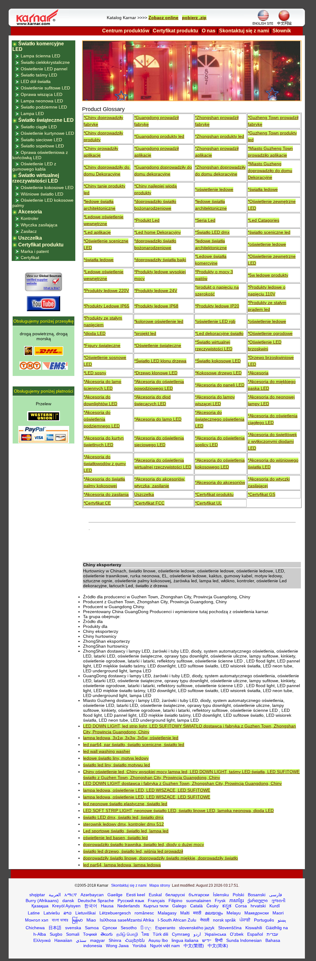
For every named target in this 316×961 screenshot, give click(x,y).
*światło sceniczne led (269, 232)
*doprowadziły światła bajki (160, 259)
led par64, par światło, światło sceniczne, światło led (133, 744)
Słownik (281, 30)
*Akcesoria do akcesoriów (220, 482)
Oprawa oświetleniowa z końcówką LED (40, 155)
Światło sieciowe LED (41, 139)
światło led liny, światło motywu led (116, 764)
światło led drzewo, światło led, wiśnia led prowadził (133, 851)
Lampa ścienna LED (40, 55)
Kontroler (30, 218)
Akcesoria (30, 211)
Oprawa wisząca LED (41, 94)
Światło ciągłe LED (39, 126)
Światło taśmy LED (39, 74)
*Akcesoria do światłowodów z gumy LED (105, 463)
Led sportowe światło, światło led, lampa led (125, 830)
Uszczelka (144, 494)
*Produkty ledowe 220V (106, 290)
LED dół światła (36, 81)
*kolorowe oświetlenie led (158, 321)
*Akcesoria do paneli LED (219, 384)
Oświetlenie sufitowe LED (45, 87)
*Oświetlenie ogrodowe (270, 333)
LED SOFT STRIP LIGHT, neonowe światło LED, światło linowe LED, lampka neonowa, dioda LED (178, 810)
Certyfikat (30, 257)
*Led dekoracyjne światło (219, 333)
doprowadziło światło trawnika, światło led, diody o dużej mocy (143, 844)
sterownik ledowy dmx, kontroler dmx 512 (123, 824)
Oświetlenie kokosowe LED (47, 187)
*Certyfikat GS (261, 494)
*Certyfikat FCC (149, 503)
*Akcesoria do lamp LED (157, 419)
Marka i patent (35, 251)
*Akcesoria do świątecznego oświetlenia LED (219, 419)
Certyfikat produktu (175, 30)
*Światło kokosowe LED (218, 360)
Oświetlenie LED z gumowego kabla (34, 166)
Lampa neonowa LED (42, 100)
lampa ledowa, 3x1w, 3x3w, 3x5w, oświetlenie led (130, 737)
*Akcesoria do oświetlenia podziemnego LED (102, 419)
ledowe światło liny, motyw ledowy (116, 758)
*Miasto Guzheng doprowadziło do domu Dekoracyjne (270, 170)
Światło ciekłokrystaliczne (45, 62)
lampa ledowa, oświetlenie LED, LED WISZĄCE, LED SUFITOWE (146, 790)
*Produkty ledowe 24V (155, 290)
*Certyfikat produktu (214, 494)
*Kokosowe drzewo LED (218, 372)
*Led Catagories (263, 220)
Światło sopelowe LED (42, 145)
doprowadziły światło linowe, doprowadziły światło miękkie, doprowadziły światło (160, 858)
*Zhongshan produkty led (219, 136)
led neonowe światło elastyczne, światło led (125, 803)
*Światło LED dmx (212, 232)
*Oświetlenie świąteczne (157, 345)
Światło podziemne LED (44, 107)
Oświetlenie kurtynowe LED (47, 133)
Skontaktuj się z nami (244, 30)
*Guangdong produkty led (159, 136)
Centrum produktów (125, 30)
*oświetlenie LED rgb (215, 321)
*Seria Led (205, 220)
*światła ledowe (263, 189)
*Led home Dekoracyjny (157, 232)
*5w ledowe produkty (268, 275)
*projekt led (145, 333)
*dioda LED (95, 333)
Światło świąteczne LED (46, 120)
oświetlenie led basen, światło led (115, 837)
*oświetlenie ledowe (214, 189)
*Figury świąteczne (102, 345)
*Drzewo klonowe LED (155, 372)
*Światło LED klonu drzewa (160, 360)
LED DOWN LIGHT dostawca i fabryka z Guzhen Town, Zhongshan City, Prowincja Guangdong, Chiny (182, 783)
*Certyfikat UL (208, 503)
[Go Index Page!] (39, 24)
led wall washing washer (106, 751)
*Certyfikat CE (97, 503)
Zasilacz (29, 231)
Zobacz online (163, 17)
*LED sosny (95, 372)
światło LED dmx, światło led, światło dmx (123, 817)
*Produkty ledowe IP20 (217, 305)
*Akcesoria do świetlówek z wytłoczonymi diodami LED (272, 441)
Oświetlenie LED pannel (44, 68)
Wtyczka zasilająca (39, 224)
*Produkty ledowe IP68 (156, 305)
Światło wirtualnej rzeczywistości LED (35, 178)
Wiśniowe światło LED (42, 194)
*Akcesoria (258, 372)
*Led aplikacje (97, 232)
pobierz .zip (194, 17)
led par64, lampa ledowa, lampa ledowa (122, 864)
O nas (208, 30)
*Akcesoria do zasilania (106, 494)
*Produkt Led (147, 220)
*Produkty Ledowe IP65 (106, 305)
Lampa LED (32, 113)
